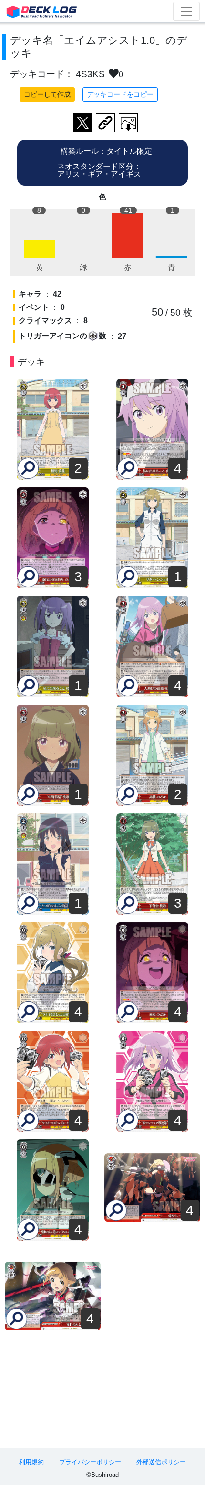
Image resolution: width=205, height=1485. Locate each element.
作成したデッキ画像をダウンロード (128, 122)
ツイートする (82, 122)
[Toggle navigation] (186, 11)
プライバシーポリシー (90, 1461)
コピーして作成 (47, 94)
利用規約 (31, 1461)
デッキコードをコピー (120, 94)
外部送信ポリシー (161, 1461)
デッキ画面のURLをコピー (105, 122)
